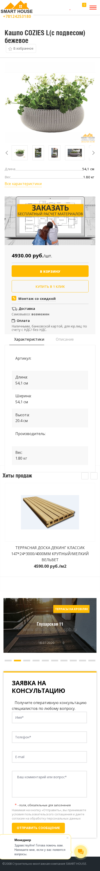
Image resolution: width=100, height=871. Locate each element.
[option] (20, 152)
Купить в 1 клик (50, 286)
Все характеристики (23, 183)
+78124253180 (17, 16)
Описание (64, 339)
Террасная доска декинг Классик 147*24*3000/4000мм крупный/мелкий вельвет (50, 553)
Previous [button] (7, 152)
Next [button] (93, 152)
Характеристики (28, 339)
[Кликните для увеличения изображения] (50, 102)
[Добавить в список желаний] (21, 48)
